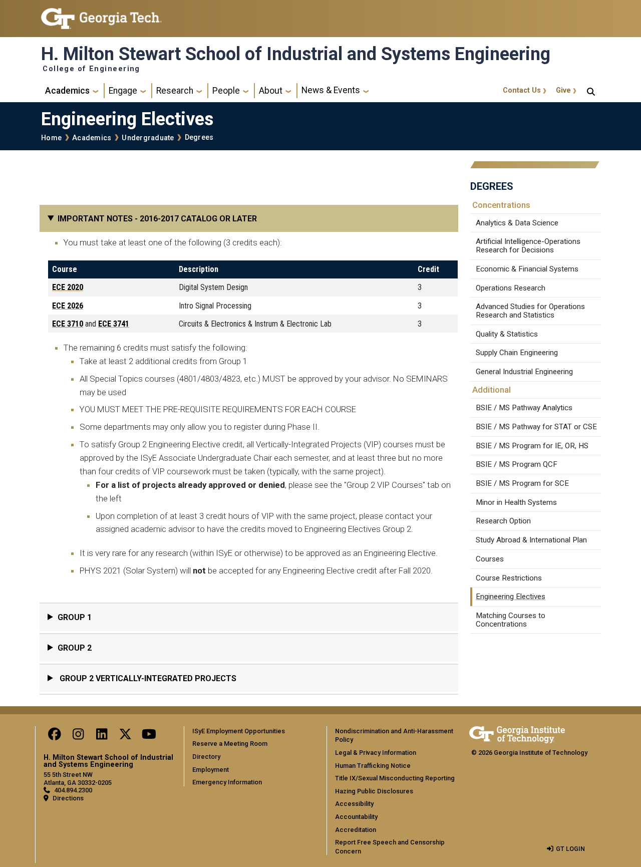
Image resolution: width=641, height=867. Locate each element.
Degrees (199, 137)
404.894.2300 (73, 790)
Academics (67, 91)
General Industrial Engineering (524, 371)
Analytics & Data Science (517, 222)
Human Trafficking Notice (373, 765)
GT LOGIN (570, 848)
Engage (123, 91)
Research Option (503, 520)
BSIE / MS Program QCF (516, 464)
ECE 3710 (67, 324)
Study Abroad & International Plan (531, 539)
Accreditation (355, 829)
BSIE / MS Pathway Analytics (524, 407)
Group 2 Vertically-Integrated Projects (147, 678)
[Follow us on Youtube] (149, 736)
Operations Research (510, 288)
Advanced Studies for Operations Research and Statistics (530, 311)
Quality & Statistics (507, 334)
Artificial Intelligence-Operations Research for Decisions (528, 245)
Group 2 (75, 648)
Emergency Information (227, 782)
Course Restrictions (509, 578)
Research (174, 91)
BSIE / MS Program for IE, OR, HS (532, 445)
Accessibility (354, 803)
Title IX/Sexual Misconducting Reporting (395, 778)
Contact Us (522, 90)
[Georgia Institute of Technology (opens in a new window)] (101, 14)
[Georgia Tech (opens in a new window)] (517, 733)
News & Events (330, 90)
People (226, 91)
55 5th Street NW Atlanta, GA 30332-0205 (78, 778)
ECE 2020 (67, 287)
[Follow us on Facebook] (55, 736)
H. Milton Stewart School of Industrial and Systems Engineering (295, 54)
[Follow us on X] (125, 736)
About (270, 91)
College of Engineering (91, 69)
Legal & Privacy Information (375, 752)
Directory (206, 756)
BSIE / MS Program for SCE (522, 483)
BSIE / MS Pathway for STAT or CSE (536, 426)
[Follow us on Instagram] (78, 736)
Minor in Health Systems (516, 502)
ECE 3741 (113, 324)
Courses (490, 558)
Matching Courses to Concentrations (510, 620)
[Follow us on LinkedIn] (102, 736)
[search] (591, 91)
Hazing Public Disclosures (374, 791)
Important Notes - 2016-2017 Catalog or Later (157, 218)
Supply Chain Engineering (517, 352)
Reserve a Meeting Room (229, 743)
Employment (210, 769)
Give (563, 90)
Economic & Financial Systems (527, 268)
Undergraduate (148, 138)
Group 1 (75, 617)
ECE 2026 (67, 306)
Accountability (356, 816)
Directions (68, 798)
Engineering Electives (510, 596)
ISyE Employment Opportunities (238, 731)
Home (51, 138)
